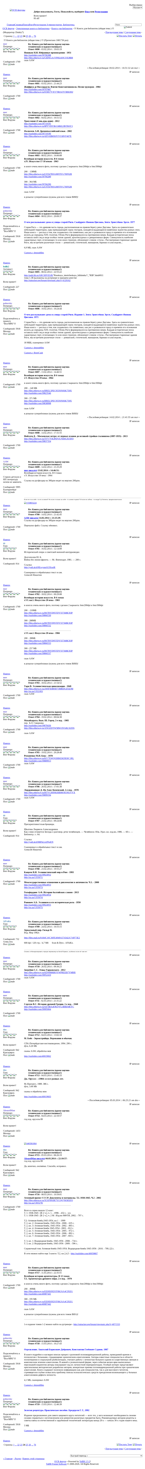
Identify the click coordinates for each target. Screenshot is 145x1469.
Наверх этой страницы (33, 1458)
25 (27, 36)
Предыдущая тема (114, 32)
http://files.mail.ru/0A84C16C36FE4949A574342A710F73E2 (52, 938)
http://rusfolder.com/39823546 (37, 393)
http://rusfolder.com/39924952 (37, 875)
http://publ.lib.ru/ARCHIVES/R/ (38, 275)
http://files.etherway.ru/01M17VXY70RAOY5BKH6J (48, 92)
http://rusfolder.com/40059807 (84, 1253)
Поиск (26, 24)
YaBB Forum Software (56, 1464)
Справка (18, 24)
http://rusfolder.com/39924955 (37, 905)
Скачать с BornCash (33, 353)
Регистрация (101, 11)
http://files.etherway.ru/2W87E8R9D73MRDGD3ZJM (48, 689)
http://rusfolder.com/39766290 (37, 184)
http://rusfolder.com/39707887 (37, 89)
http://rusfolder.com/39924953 (37, 885)
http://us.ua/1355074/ (33, 897)
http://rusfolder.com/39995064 (37, 1009)
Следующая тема (132, 32)
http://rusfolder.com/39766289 (37, 176)
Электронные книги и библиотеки (33, 28)
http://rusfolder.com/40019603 (37, 1096)
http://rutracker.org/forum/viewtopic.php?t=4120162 (47, 280)
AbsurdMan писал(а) (34, 1158)
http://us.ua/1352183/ (33, 691)
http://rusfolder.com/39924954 (37, 895)
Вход (87, 11)
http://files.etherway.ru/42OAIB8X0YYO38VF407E (48, 136)
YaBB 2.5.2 (84, 1461)
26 (30, 36)
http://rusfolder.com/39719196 (37, 133)
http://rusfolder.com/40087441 (37, 1294)
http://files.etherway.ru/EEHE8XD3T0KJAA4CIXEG (48, 1291)
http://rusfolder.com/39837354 (37, 441)
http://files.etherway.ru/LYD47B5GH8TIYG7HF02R (48, 174)
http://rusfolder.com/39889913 (37, 761)
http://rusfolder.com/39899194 (37, 795)
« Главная (7, 1458)
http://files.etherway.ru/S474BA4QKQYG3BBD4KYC (49, 1006)
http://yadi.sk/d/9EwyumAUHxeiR (39, 567)
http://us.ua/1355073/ (33, 887)
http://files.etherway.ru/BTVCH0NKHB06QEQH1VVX (49, 792)
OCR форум (8, 28)
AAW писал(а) (31, 518)
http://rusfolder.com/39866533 (37, 643)
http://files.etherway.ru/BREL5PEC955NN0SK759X (48, 390)
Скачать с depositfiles (34, 252)
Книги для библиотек (61, 28)
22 (18, 36)
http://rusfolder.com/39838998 (37, 403)
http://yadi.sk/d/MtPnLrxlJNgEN (38, 842)
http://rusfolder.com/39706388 (37, 55)
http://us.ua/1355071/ (33, 877)
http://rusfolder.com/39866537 (37, 653)
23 (21, 36)
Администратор (54, 24)
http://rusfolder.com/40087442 (37, 1304)
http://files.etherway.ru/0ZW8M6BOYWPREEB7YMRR (50, 972)
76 (35, 36)
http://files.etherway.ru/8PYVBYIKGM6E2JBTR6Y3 (48, 126)
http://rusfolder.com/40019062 (37, 1056)
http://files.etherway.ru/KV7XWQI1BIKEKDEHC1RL (49, 758)
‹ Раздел (17, 1458)
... (16, 36)
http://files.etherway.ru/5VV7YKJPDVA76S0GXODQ (49, 439)
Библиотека (68, 24)
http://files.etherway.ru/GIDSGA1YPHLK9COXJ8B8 (48, 58)
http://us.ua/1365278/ (33, 1203)
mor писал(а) (30, 470)
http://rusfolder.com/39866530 (37, 615)
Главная (10, 24)
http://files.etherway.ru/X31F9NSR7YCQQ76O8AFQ (48, 1200)
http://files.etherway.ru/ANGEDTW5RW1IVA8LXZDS (49, 728)
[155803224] (30, 503)
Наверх (6, 74)
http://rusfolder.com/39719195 (37, 123)
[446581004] (30, 1143)
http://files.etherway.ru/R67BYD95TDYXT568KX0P (48, 613)
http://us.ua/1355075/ (33, 907)
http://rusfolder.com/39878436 (37, 725)
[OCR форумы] (17, 10)
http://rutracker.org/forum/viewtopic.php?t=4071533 (96, 1324)
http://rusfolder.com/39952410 (37, 975)
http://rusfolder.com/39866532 (37, 625)
